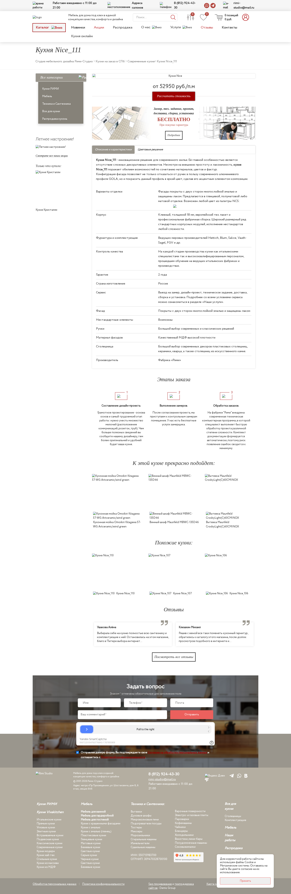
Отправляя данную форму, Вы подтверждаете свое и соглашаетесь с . (145, 755)
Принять (245, 881)
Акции (99, 27)
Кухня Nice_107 (182, 593)
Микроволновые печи (145, 820)
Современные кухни (50, 847)
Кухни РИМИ (50, 89)
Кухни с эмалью (90, 828)
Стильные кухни (47, 859)
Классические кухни (49, 843)
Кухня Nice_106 (238, 593)
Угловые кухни (46, 828)
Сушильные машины (143, 847)
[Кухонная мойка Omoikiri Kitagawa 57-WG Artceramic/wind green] (117, 492)
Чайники (180, 827)
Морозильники (140, 835)
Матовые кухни (91, 843)
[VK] (245, 775)
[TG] (230, 776)
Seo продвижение (160, 884)
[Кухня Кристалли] (61, 188)
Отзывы (207, 27)
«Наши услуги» (212, 302)
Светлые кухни (90, 851)
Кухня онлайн (82, 36)
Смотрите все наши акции (52, 155)
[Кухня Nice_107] (173, 571)
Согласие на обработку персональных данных (177, 753)
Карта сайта (214, 884)
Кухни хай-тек (46, 855)
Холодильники (184, 835)
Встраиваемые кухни (50, 835)
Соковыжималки (185, 847)
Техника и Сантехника (56, 104)
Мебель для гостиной (95, 820)
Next (258, 634)
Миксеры (136, 831)
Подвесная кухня (48, 839)
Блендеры (181, 831)
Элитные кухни (46, 831)
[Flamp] (207, 780)
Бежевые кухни (90, 847)
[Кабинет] (246, 17)
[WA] (238, 776)
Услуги (175, 27)
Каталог (42, 27)
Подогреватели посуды (146, 824)
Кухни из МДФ (46, 867)
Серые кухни (89, 855)
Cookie (249, 862)
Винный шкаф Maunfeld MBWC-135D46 (174, 522)
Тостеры (136, 828)
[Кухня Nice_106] (230, 571)
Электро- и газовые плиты (191, 815)
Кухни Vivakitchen (50, 812)
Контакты (229, 27)
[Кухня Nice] (173, 76)
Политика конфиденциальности (103, 884)
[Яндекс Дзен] (215, 776)
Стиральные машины (144, 839)
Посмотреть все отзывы (173, 657)
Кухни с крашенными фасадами (100, 824)
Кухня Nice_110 (125, 593)
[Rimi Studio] (45, 17)
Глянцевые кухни (91, 839)
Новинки (78, 27)
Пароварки (182, 819)
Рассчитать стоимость (173, 96)
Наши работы (230, 838)
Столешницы (233, 816)
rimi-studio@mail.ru (244, 5)
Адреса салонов (137, 5)
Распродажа (122, 27)
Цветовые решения (150, 149)
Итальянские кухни (49, 820)
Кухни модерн (46, 851)
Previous (89, 634)
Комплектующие (235, 820)
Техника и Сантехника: (148, 804)
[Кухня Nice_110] (117, 571)
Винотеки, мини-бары (189, 839)
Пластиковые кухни (93, 835)
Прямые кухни (46, 824)
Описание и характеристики (113, 149)
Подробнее (173, 135)
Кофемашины (183, 823)
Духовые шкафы (141, 816)
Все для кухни (51, 111)
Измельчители (140, 843)
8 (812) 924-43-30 (185, 5)
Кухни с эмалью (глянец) (96, 831)
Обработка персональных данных (54, 884)
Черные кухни (90, 859)
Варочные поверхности (190, 811)
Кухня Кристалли (46, 210)
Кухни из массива (48, 863)
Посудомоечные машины (191, 843)
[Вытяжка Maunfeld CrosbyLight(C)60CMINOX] (230, 492)
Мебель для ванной (93, 812)
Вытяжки (136, 812)
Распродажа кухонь (54, 119)
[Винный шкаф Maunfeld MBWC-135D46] (173, 492)
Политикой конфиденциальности (123, 757)
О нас (145, 27)
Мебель (47, 96)
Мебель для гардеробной (97, 816)
